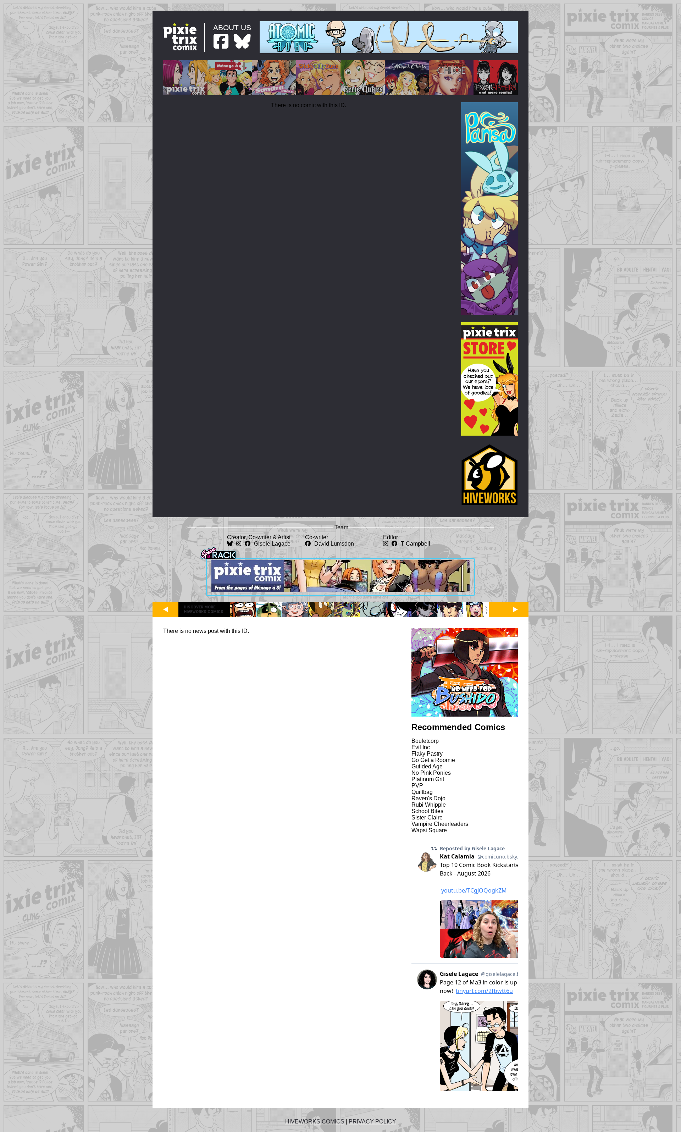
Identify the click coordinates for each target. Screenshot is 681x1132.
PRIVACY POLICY (372, 1122)
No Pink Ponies (431, 773)
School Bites (427, 811)
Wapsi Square (429, 830)
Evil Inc (420, 747)
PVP (417, 786)
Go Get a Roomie (433, 760)
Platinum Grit (427, 779)
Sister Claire (427, 818)
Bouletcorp (425, 741)
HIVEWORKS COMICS (314, 1122)
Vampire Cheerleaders (439, 824)
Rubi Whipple (428, 805)
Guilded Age (427, 766)
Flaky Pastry (427, 754)
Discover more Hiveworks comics (203, 609)
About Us (232, 27)
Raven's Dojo (428, 798)
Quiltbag (422, 792)
